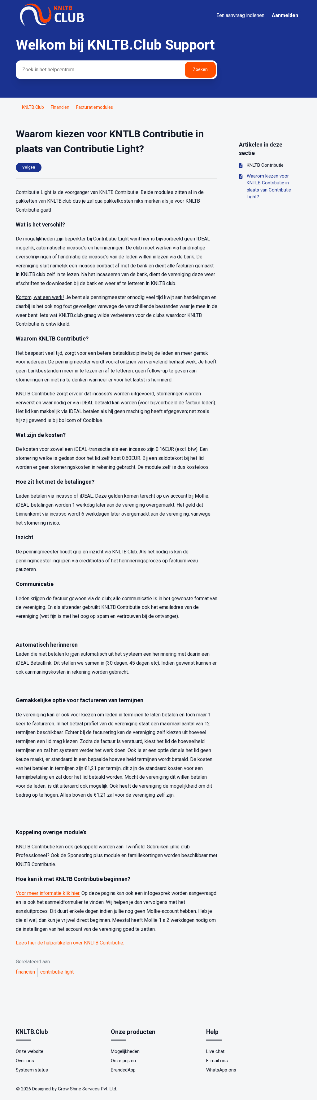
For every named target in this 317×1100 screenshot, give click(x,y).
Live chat (215, 1051)
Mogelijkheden (125, 1051)
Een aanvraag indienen (240, 15)
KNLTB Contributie (265, 165)
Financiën (60, 107)
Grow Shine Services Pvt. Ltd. (87, 1089)
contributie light (57, 972)
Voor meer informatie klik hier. (48, 893)
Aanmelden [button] (285, 15)
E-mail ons (217, 1060)
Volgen (28, 167)
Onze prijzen (123, 1060)
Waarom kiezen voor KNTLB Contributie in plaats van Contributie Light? (269, 186)
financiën (25, 972)
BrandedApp (123, 1070)
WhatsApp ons (221, 1070)
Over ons (25, 1060)
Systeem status (32, 1070)
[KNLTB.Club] (53, 25)
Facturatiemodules (94, 107)
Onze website (29, 1051)
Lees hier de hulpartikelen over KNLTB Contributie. (70, 943)
